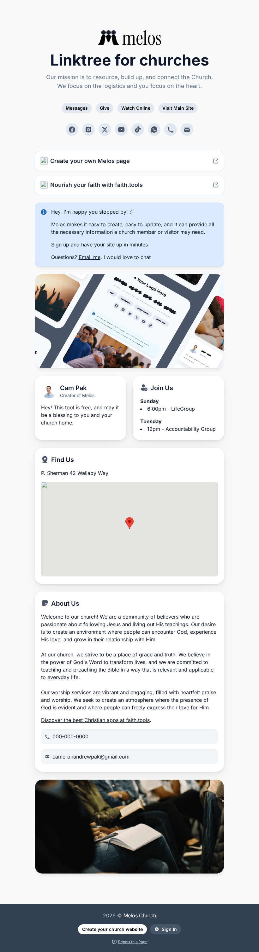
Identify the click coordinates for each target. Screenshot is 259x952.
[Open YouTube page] (121, 129)
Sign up (60, 244)
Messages (77, 108)
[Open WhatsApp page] (154, 129)
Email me (89, 257)
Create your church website (112, 929)
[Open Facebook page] (72, 129)
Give (104, 108)
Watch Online (135, 108)
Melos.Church (139, 915)
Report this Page (133, 941)
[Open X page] (105, 129)
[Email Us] (187, 129)
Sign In (169, 929)
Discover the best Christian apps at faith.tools (95, 720)
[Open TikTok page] (137, 129)
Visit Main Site (178, 108)
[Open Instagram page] (88, 129)
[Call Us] (170, 129)
